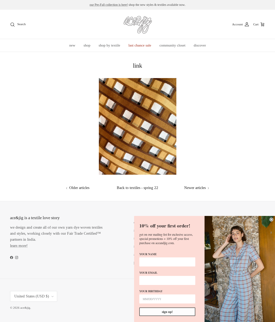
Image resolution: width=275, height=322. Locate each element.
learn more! (19, 246)
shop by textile (109, 45)
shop (87, 45)
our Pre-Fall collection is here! (109, 4)
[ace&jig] (137, 24)
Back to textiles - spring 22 (137, 188)
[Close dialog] (271, 220)
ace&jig (25, 307)
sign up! (167, 311)
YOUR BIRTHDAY (151, 291)
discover (200, 45)
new (72, 45)
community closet (172, 45)
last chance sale (139, 45)
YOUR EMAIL (148, 272)
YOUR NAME (148, 254)
